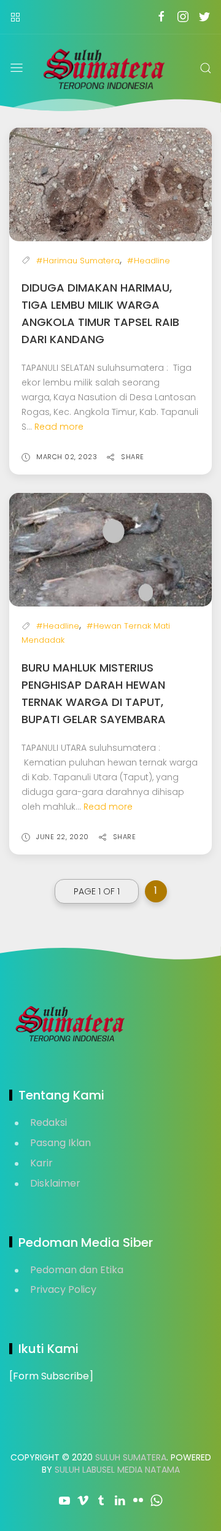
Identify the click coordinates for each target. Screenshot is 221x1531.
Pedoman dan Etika (76, 1270)
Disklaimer (55, 1183)
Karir (41, 1163)
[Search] (206, 68)
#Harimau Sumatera (78, 260)
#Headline (148, 260)
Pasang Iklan (60, 1143)
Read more (58, 427)
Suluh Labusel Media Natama (117, 1469)
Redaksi (48, 1122)
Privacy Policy (63, 1289)
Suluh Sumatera (130, 1457)
